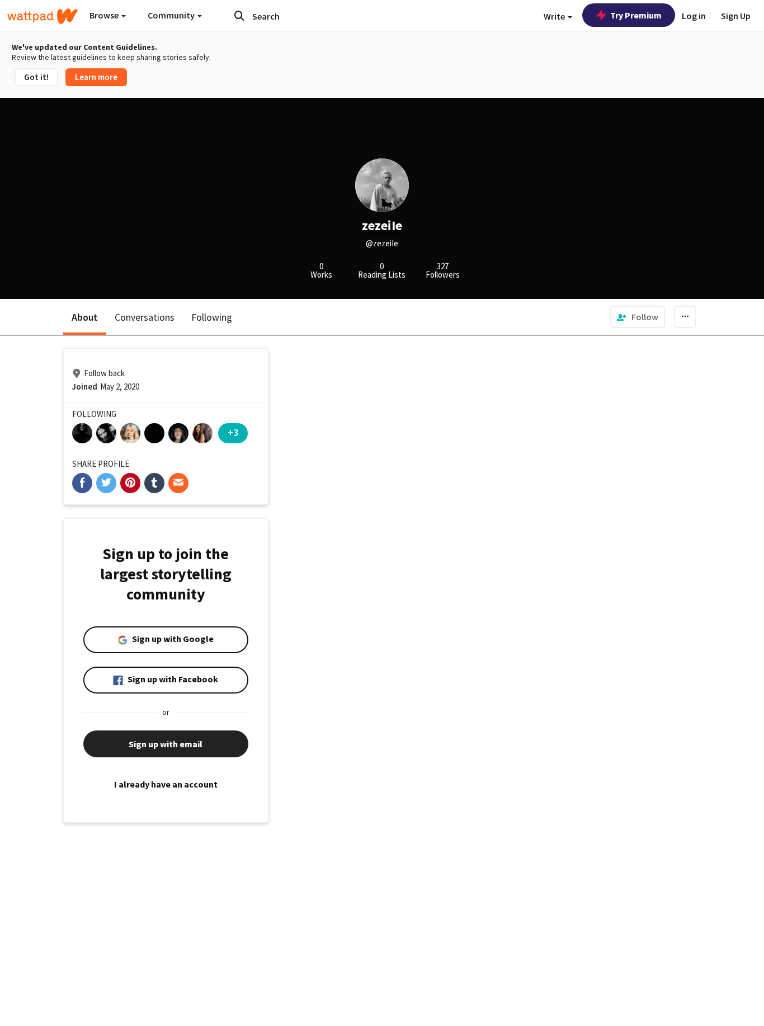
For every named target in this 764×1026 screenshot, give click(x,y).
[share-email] (178, 483)
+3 (233, 432)
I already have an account (166, 784)
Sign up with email (165, 743)
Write (555, 16)
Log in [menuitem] (694, 15)
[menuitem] (637, 317)
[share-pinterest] (130, 483)
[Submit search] (239, 16)
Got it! (36, 77)
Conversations (145, 317)
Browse (104, 15)
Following (211, 317)
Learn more (96, 77)
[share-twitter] (106, 483)
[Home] (42, 16)
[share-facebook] (82, 483)
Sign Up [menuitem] (736, 15)
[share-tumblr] (154, 483)
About (85, 317)
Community (172, 15)
